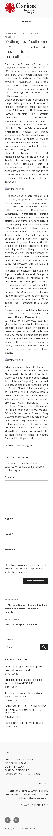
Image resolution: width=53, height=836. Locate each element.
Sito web (10, 549)
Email (9, 534)
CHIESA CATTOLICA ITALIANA (20, 759)
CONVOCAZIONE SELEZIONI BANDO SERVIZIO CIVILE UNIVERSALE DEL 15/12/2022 (25, 710)
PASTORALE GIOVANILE (17, 770)
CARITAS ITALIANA (14, 766)
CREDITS (43, 805)
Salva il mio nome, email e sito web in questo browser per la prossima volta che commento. (26, 569)
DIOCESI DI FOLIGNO (15, 763)
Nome (9, 518)
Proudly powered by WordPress (20, 828)
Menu (28, 21)
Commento (12, 477)
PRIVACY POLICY (29, 805)
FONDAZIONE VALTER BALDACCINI (22, 774)
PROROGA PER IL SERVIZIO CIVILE (24, 723)
